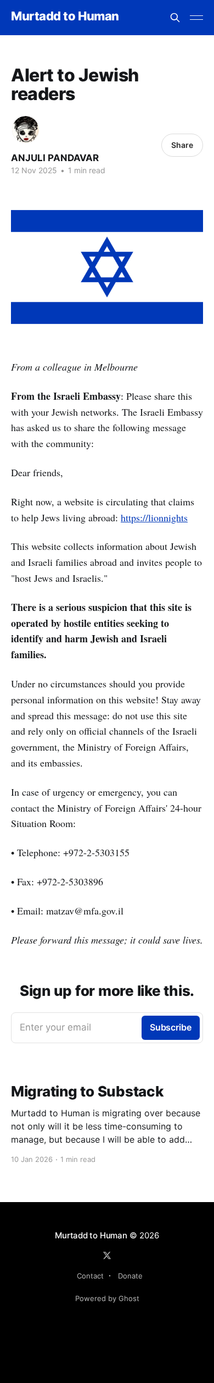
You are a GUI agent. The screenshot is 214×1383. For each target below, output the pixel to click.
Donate (130, 1275)
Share (182, 145)
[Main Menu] (196, 17)
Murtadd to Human (65, 16)
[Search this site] (175, 17)
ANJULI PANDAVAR (55, 157)
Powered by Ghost (107, 1298)
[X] (107, 1255)
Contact (90, 1275)
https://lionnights (154, 517)
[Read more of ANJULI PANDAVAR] (25, 129)
